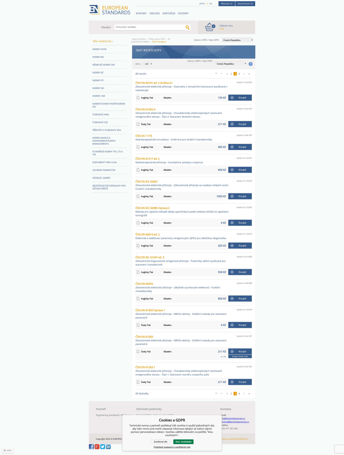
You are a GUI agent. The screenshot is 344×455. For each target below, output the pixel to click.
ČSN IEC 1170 (173, 137)
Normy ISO (98, 88)
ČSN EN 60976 (177, 287)
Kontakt (141, 13)
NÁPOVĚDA (168, 13)
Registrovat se (245, 3)
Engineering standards (107, 415)
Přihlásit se (227, 3)
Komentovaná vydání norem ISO (108, 105)
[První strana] (217, 74)
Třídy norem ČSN (156, 39)
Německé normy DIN (103, 64)
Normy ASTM (99, 49)
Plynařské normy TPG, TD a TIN (107, 153)
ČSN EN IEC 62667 (182, 185)
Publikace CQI (100, 122)
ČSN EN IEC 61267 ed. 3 (180, 260)
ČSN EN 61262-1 (178, 370)
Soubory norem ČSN (103, 170)
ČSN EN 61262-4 (178, 113)
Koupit (242, 97)
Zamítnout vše (160, 442)
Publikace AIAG (100, 114)
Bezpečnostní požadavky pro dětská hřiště (109, 187)
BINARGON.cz (241, 439)
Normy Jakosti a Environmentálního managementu (103, 140)
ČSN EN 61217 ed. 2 (169, 160)
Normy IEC (98, 72)
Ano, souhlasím (183, 442)
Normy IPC (98, 80)
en (210, 3)
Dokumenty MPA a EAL (104, 162)
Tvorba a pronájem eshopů (222, 439)
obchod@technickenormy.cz (234, 421)
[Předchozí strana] (222, 74)
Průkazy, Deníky (101, 177)
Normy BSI (98, 56)
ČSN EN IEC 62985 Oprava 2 (181, 211)
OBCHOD (154, 13)
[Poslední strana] (249, 74)
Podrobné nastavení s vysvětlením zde (172, 447)
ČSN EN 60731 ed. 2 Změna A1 (181, 86)
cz (207, 3)
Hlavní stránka (138, 39)
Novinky (183, 13)
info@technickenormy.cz (232, 418)
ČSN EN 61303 (180, 340)
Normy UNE (98, 95)
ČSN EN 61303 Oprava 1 (180, 313)
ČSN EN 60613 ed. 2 (180, 236)
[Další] (244, 74)
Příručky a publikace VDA (106, 130)
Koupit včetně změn (240, 356)
